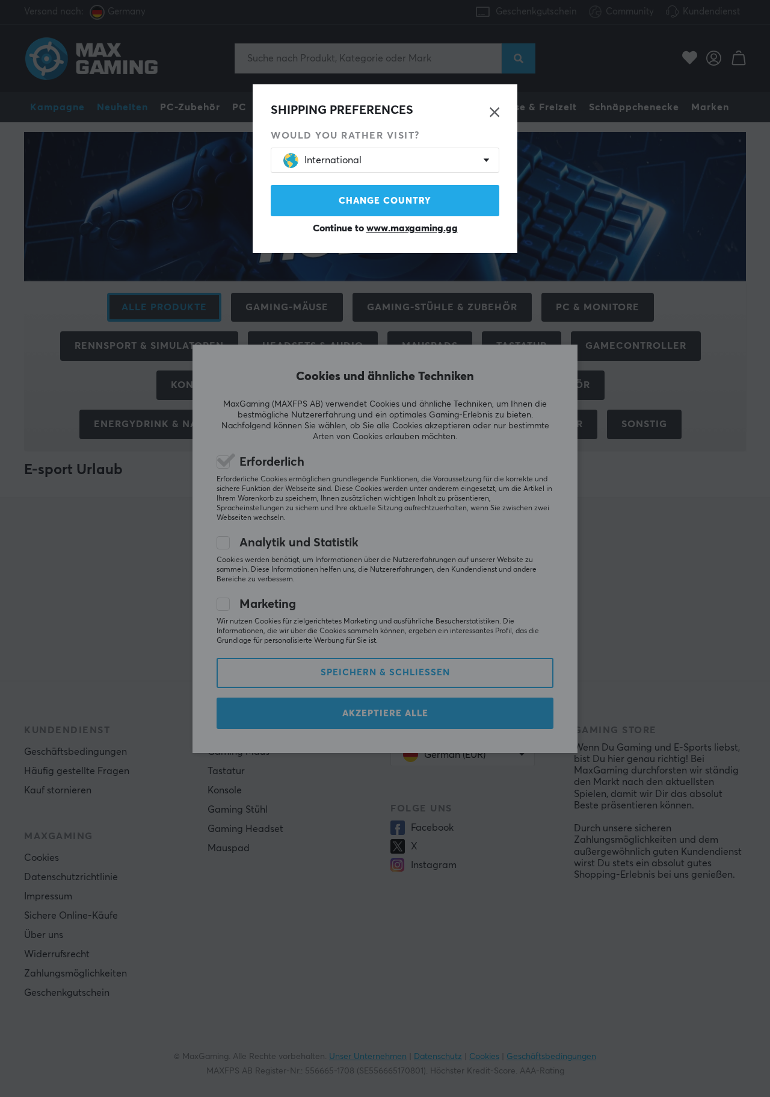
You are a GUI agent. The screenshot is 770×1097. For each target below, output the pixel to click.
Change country (385, 200)
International (333, 160)
